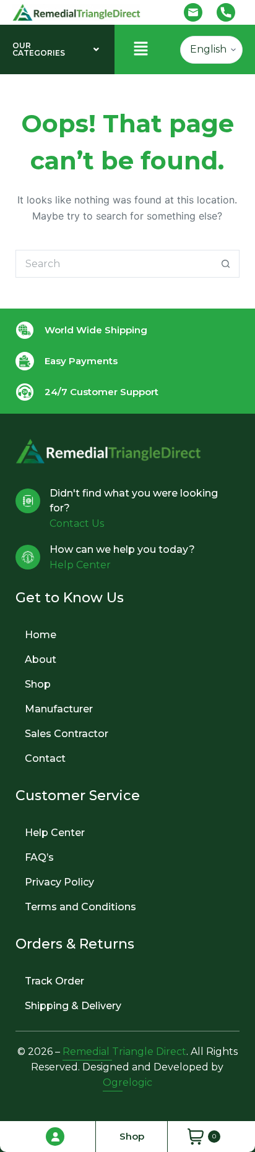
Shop (38, 684)
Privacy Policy (59, 882)
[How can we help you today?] (27, 557)
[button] (57, 49)
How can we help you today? (122, 549)
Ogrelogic (127, 1082)
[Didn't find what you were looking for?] (27, 501)
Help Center (55, 832)
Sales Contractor (66, 734)
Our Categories (38, 49)
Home (40, 635)
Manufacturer (59, 709)
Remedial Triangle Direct (124, 1051)
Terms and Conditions (80, 907)
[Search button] (226, 264)
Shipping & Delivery (73, 1006)
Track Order (54, 981)
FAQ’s (39, 857)
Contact (45, 758)
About (40, 659)
